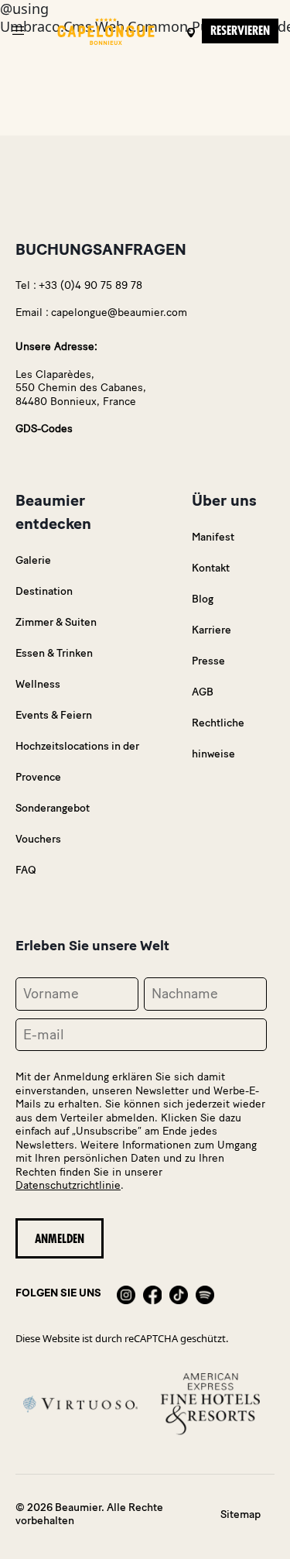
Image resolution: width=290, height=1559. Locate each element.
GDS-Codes (44, 428)
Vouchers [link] (38, 839)
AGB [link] (202, 692)
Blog (202, 599)
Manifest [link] (213, 537)
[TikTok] (178, 1293)
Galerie (33, 560)
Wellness (37, 684)
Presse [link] (208, 661)
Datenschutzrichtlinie (68, 1185)
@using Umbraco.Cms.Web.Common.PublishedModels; (145, 763)
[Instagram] (126, 1293)
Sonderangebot (52, 808)
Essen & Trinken (54, 653)
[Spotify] (205, 1293)
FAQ (25, 870)
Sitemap (240, 1514)
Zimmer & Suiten (56, 622)
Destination (44, 591)
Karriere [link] (211, 630)
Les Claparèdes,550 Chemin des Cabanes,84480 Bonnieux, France (80, 388)
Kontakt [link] (211, 568)
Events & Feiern (53, 715)
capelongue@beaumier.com (119, 312)
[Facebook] (152, 1293)
